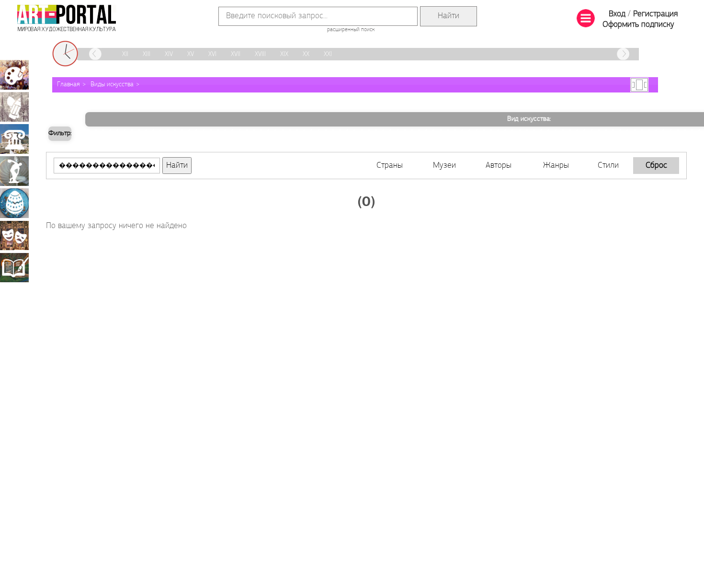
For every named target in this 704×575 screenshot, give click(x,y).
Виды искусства (112, 84)
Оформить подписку (638, 25)
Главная (68, 84)
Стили (608, 165)
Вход (617, 14)
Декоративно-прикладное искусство (14, 203)
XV (190, 54)
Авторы (498, 165)
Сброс (656, 165)
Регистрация (655, 14)
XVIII (260, 54)
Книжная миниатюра (14, 267)
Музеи (444, 165)
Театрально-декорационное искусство (14, 235)
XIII (146, 54)
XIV (169, 54)
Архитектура (14, 139)
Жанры (556, 165)
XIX (284, 54)
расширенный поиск (351, 30)
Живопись (14, 75)
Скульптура (14, 171)
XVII (235, 54)
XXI (328, 54)
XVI (212, 54)
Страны (389, 165)
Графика (14, 107)
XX (306, 54)
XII (125, 54)
